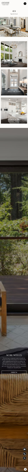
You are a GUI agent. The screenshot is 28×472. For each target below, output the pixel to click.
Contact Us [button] (14, 372)
